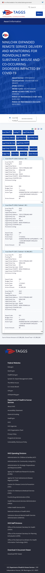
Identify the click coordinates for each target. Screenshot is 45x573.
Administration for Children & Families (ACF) (22, 457)
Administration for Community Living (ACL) (21, 461)
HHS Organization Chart (15, 430)
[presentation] (22, 233)
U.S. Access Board (13, 387)
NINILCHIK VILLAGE (24, 166)
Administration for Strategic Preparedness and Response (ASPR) (21, 466)
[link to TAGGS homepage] (17, 13)
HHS (9, 422)
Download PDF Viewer (15, 554)
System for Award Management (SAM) (20, 379)
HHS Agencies (12, 426)
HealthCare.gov (13, 375)
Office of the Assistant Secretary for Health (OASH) (21, 528)
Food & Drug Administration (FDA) (19, 497)
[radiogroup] (15, 119)
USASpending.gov (13, 395)
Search (33, 7)
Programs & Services (14, 438)
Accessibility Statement (15, 410)
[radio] (14, 117)
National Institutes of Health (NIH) (19, 511)
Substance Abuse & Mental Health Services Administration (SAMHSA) (21, 516)
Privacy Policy (12, 434)
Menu (39, 13)
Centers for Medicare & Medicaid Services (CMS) (21, 492)
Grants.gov (11, 371)
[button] (29, 7)
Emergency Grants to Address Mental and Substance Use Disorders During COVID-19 (30, 182)
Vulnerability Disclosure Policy (17, 442)
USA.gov (10, 391)
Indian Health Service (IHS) (16, 507)
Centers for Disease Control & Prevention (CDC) (21, 485)
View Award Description (27, 118)
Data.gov (10, 367)
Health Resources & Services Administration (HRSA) (22, 502)
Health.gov (11, 418)
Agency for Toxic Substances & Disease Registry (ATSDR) (20, 479)
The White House (13, 383)
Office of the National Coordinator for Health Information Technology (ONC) (22, 541)
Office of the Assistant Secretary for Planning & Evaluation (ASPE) (22, 535)
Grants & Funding (13, 414)
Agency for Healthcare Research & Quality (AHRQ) (21, 473)
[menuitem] (32, 129)
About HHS (11, 406)
